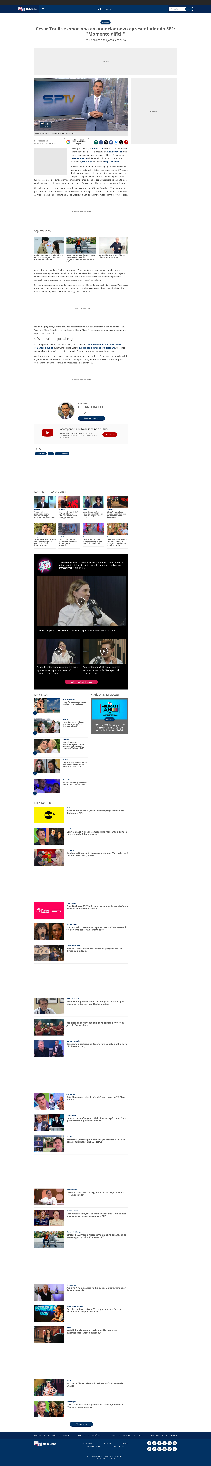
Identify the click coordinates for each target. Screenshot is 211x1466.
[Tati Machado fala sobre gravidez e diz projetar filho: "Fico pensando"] (49, 1197)
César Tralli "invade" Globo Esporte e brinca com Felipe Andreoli (92, 541)
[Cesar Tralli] (66, 411)
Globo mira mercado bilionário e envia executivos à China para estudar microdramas (48, 257)
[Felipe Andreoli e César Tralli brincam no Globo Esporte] (93, 529)
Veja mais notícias (91, 418)
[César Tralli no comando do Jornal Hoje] (45, 502)
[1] (47, 705)
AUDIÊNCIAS (96, 1435)
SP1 (124, 148)
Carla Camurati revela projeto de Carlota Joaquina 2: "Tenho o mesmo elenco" (95, 1405)
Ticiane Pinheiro (79, 158)
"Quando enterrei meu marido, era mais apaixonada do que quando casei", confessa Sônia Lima (57, 670)
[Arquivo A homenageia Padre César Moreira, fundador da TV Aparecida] (49, 1292)
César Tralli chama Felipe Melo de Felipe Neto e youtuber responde (67, 542)
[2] (47, 726)
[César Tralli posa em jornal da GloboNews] (117, 502)
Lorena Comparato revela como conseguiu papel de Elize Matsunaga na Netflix (76, 630)
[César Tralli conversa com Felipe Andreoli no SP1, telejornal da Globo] (69, 529)
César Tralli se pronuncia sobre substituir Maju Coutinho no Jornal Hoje (44, 515)
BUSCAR (188, 9)
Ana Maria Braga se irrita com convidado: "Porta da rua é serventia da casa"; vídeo (97, 854)
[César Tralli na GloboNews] (69, 502)
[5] (47, 786)
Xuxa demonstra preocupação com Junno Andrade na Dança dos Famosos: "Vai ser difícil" (73, 745)
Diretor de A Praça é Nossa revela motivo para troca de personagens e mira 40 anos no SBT (80, 258)
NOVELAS (66, 1435)
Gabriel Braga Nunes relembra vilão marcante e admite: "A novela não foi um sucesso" (96, 833)
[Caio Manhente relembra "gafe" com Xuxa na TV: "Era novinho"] (49, 1101)
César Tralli (98, 148)
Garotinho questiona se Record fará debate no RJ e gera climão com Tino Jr (96, 1045)
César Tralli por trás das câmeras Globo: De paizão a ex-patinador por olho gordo (117, 542)
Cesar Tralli (41, 454)
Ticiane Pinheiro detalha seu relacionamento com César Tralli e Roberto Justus (45, 542)
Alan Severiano (114, 151)
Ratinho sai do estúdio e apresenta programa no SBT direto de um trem (95, 949)
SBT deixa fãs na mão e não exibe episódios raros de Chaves (94, 1384)
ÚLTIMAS (37, 1435)
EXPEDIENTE (107, 1443)
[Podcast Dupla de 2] (164, 1449)
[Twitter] (80, 412)
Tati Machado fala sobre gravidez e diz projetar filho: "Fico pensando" (95, 1193)
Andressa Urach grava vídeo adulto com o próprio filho (75, 783)
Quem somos (88, 1443)
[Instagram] (84, 412)
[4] (47, 766)
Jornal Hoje (87, 161)
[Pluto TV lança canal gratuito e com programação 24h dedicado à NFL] (49, 815)
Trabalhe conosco (116, 1446)
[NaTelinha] (27, 9)
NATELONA (155, 1435)
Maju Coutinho (111, 161)
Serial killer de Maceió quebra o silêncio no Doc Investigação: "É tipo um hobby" (91, 1331)
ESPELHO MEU (171, 1435)
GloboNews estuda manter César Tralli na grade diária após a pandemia (116, 515)
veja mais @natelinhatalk (81, 682)
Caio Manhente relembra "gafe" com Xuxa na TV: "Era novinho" (95, 1098)
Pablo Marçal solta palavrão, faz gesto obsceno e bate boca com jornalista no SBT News (95, 1140)
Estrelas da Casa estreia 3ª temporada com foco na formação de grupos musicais (94, 1310)
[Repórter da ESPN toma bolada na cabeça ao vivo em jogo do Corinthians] (49, 1027)
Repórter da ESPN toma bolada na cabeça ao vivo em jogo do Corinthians (95, 1024)
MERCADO (127, 1435)
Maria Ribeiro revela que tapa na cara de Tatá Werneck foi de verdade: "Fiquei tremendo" (96, 928)
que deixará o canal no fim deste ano (97, 347)
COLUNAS (112, 1435)
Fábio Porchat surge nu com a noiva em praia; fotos (75, 703)
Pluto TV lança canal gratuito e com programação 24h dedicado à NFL (95, 812)
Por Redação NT (41, 141)
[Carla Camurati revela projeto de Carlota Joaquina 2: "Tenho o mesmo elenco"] (49, 1409)
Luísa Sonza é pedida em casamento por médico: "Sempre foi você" (73, 724)
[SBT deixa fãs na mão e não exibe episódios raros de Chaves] (49, 1388)
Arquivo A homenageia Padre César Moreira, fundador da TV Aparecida (96, 1289)
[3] (47, 746)
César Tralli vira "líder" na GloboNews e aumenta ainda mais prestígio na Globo (68, 515)
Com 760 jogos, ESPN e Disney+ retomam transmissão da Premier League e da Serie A (97, 907)
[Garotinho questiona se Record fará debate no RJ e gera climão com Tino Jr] (49, 1048)
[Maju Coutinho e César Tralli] (93, 502)
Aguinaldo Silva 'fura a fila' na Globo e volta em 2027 (112, 256)
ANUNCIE (125, 1443)
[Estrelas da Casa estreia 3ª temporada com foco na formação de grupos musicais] (49, 1313)
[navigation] (43, 9)
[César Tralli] (117, 529)
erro (126, 142)
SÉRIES (140, 1435)
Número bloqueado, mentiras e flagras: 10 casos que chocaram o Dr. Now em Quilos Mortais (95, 1002)
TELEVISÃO (52, 1435)
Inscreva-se (110, 435)
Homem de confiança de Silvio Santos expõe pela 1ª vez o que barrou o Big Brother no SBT (97, 1119)
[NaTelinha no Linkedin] (159, 1449)
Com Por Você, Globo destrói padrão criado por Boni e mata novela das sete (75, 764)
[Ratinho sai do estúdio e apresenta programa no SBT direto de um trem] (49, 953)
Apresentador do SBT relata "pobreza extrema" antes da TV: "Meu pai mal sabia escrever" (101, 670)
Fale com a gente (94, 1446)
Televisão (103, 9)
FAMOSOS (81, 1435)
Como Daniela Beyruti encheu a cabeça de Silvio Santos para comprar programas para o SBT (96, 1215)
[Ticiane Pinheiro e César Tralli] (45, 529)
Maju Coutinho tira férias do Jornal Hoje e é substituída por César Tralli (93, 515)
